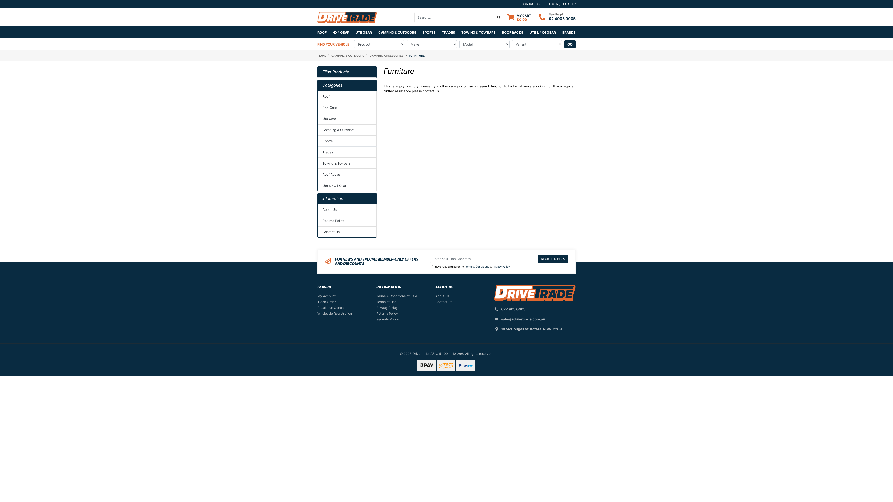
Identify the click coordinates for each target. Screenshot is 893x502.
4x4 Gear (330, 107)
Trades (328, 152)
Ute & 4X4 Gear (334, 186)
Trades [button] (448, 32)
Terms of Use (386, 302)
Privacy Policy (501, 266)
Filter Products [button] (335, 72)
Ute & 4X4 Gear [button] (543, 32)
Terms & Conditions (477, 266)
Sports (328, 141)
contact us (531, 4)
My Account (326, 296)
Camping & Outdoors (338, 130)
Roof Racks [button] (512, 32)
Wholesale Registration (334, 313)
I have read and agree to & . (472, 266)
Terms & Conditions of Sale (396, 296)
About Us (330, 209)
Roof (326, 96)
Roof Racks (331, 174)
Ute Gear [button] (364, 32)
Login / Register (562, 4)
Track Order (326, 302)
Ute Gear (329, 119)
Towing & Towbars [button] (478, 32)
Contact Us (331, 232)
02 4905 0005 (562, 18)
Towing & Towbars (336, 163)
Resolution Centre (330, 308)
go (570, 44)
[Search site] (498, 17)
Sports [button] (429, 32)
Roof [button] (322, 32)
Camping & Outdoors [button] (397, 32)
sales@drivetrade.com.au (523, 319)
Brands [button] (569, 32)
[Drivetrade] (347, 17)
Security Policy (387, 319)
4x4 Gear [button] (341, 32)
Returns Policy (333, 221)
